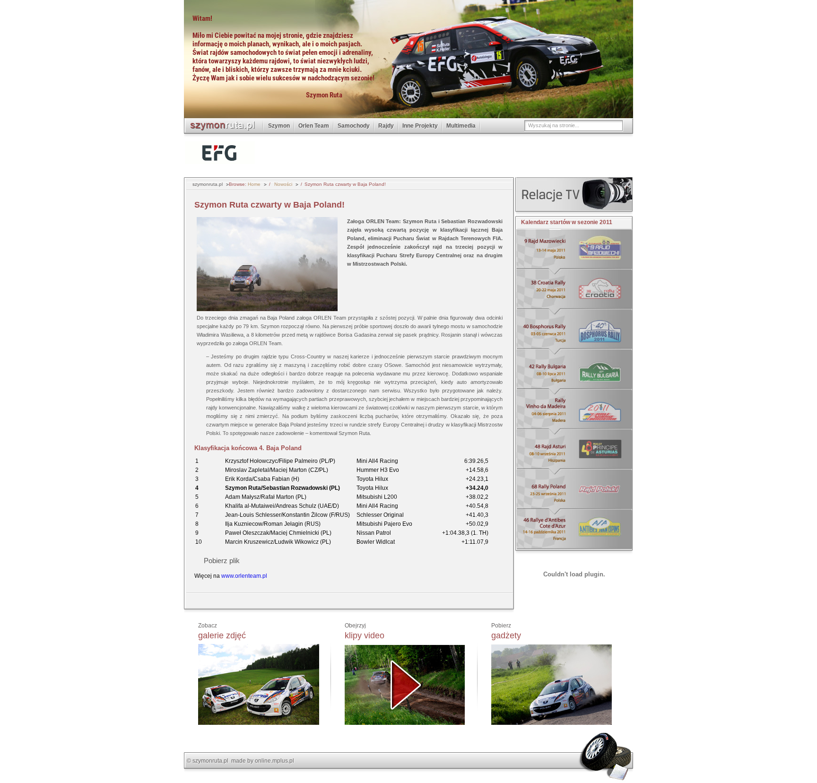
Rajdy (386, 125)
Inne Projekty (420, 125)
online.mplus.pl (274, 760)
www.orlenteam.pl (244, 576)
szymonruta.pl (210, 760)
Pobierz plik (222, 561)
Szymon (279, 125)
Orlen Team (313, 125)
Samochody (354, 125)
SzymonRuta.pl (224, 124)
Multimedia (461, 125)
